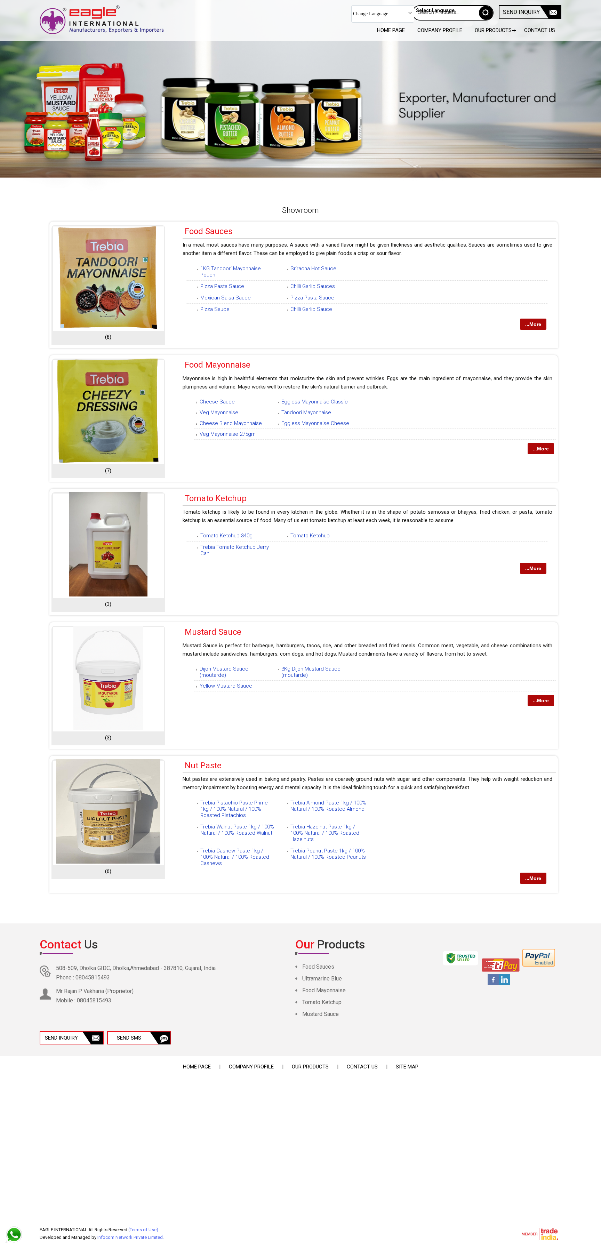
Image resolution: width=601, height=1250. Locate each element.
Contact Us (539, 30)
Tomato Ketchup (216, 498)
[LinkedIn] (504, 984)
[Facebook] (493, 984)
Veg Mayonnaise (219, 412)
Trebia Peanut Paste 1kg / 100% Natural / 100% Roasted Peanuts (328, 854)
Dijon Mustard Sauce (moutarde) (224, 672)
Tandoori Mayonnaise (306, 412)
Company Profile (439, 30)
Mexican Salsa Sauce (225, 298)
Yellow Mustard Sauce (226, 686)
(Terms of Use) (143, 1229)
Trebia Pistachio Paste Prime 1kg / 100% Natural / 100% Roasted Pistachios (234, 809)
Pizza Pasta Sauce (222, 286)
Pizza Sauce (215, 309)
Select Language (435, 10)
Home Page (391, 30)
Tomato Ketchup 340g (226, 535)
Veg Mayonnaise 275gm (228, 434)
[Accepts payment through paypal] (538, 965)
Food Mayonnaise (217, 365)
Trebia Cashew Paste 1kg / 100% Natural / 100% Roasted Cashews (234, 857)
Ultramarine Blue (322, 978)
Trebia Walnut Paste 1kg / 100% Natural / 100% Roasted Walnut (237, 830)
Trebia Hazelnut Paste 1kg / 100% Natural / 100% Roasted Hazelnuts (324, 833)
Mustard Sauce (213, 632)
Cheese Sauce (217, 402)
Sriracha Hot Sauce (313, 268)
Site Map (407, 1067)
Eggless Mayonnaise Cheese (315, 423)
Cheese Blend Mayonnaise (231, 423)
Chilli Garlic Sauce (311, 309)
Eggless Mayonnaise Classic (314, 402)
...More (533, 324)
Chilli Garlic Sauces (312, 286)
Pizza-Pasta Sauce (312, 298)
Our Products (493, 30)
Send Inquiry (521, 12)
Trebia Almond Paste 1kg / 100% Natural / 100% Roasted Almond (328, 806)
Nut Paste (203, 765)
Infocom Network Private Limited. (130, 1237)
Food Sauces (208, 231)
